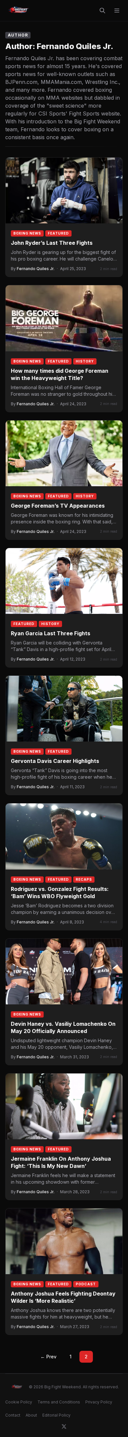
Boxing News (27, 233)
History (85, 361)
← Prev (48, 1356)
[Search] (102, 10)
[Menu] (117, 10)
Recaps (84, 879)
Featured (58, 233)
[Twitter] (64, 1426)
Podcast (86, 1284)
